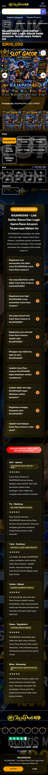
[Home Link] (19, 4)
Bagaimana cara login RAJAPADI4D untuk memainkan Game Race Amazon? (20, 301)
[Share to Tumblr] (42, 730)
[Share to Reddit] (35, 730)
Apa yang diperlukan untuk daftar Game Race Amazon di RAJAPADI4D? (21, 282)
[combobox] (21, 11)
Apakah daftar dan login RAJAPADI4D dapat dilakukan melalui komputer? (20, 392)
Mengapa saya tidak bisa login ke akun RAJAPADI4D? (20, 354)
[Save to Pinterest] (27, 730)
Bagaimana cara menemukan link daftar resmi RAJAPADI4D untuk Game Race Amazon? (21, 265)
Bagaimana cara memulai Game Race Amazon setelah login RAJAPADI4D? (20, 337)
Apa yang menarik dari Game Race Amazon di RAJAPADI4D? (19, 318)
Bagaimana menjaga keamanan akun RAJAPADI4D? (18, 410)
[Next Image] (43, 75)
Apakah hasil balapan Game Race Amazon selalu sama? (21, 426)
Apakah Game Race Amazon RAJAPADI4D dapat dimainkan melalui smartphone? (20, 373)
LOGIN (34, 769)
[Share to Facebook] (12, 730)
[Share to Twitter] (5, 730)
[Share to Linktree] (20, 730)
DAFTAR (13, 769)
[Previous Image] (5, 75)
